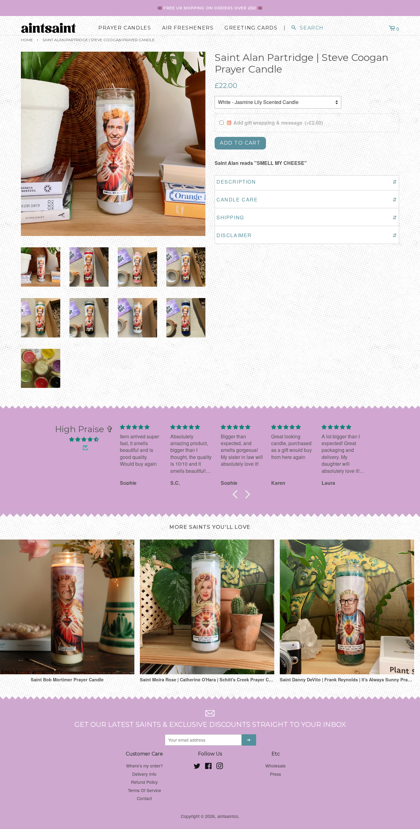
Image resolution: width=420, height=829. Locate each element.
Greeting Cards (250, 28)
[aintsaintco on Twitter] (197, 767)
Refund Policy (144, 782)
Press (275, 774)
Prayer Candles (124, 28)
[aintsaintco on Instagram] (219, 767)
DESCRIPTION (306, 181)
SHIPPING (306, 217)
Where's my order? (144, 766)
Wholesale (275, 766)
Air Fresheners (187, 28)
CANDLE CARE (306, 199)
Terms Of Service (144, 790)
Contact (144, 798)
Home (27, 40)
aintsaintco (227, 816)
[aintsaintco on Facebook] (208, 767)
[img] (84, 439)
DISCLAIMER (306, 235)
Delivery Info (144, 774)
